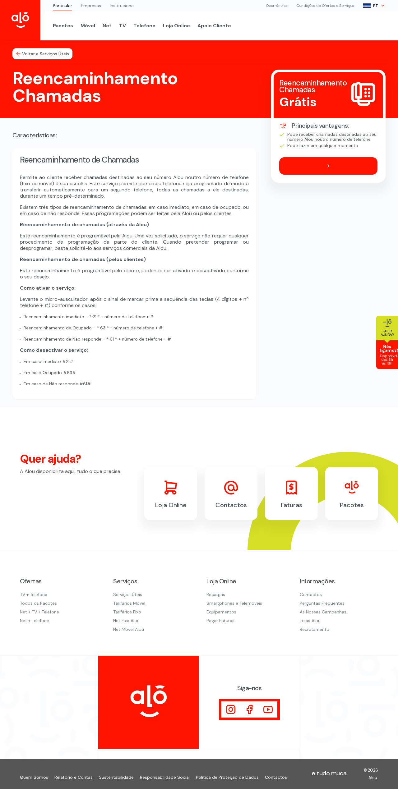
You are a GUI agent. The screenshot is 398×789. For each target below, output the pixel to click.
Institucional (122, 5)
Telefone (144, 25)
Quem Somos (34, 777)
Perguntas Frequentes (322, 603)
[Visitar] (230, 709)
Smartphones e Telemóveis (234, 603)
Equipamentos (221, 612)
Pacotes (63, 25)
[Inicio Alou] (20, 20)
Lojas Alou (310, 620)
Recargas (215, 594)
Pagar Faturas (220, 620)
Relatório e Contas (73, 777)
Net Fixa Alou (126, 620)
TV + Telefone (33, 594)
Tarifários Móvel (129, 603)
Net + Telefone (34, 620)
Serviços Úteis (127, 594)
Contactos (311, 594)
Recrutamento (314, 629)
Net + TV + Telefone (39, 612)
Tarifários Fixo (127, 612)
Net (107, 25)
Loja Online (176, 25)
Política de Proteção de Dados (227, 777)
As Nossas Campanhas (323, 612)
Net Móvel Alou (128, 629)
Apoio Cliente (214, 25)
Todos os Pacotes (38, 603)
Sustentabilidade (116, 777)
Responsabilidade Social (165, 777)
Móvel (88, 25)
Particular (62, 5)
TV (122, 25)
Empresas (91, 5)
